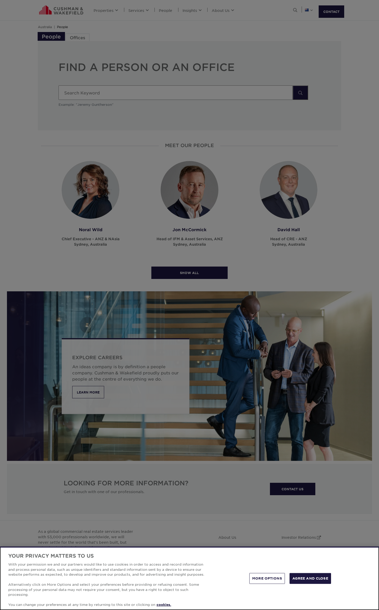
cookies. (163, 605)
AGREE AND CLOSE (310, 578)
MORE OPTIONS (267, 578)
